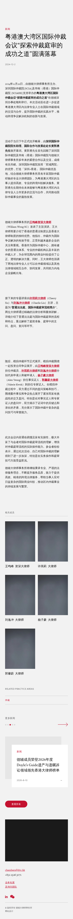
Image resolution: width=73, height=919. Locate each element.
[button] (5, 724)
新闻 (7, 29)
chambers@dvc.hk (15, 870)
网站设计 (9, 911)
